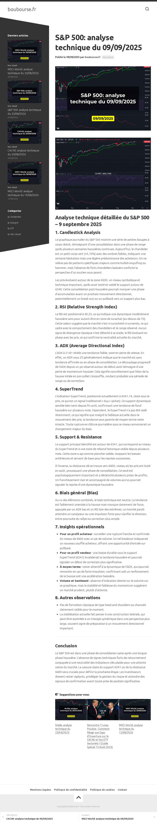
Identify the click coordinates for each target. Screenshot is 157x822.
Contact (122, 789)
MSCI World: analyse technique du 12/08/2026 (131, 729)
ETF (12, 228)
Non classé (108, 57)
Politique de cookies (102, 789)
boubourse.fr (22, 9)
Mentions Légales (40, 789)
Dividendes (15, 217)
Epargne (14, 222)
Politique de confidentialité (70, 789)
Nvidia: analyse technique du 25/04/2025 (63, 729)
